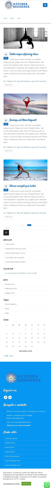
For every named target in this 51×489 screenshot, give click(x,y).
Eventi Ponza (9, 447)
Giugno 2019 (9, 284)
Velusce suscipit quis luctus (22, 186)
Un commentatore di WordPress (15, 273)
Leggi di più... (9, 84)
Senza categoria (10, 304)
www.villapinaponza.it (12, 461)
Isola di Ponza (10, 452)
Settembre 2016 (11, 288)
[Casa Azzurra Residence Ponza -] (17, 5)
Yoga (18, 81)
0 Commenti (42, 81)
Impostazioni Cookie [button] (12, 484)
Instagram (10, 397)
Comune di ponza (11, 438)
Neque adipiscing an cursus (15, 253)
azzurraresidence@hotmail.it (21, 422)
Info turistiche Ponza (12, 456)
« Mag (6, 356)
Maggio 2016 (9, 293)
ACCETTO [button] (26, 484)
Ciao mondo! (10, 244)
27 (13, 346)
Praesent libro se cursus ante (16, 249)
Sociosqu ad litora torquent (22, 120)
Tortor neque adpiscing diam (23, 54)
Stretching (26, 81)
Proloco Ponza (10, 443)
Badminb (11, 81)
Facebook (5, 397)
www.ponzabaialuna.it (13, 465)
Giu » (12, 356)
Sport (7, 308)
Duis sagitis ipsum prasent (15, 257)
